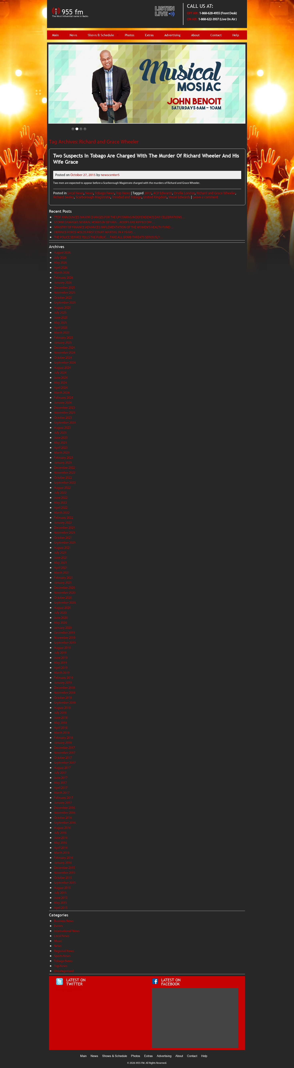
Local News (75, 193)
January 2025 (63, 342)
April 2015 (60, 908)
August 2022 (62, 487)
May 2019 (60, 663)
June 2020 (60, 618)
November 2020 (64, 593)
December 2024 (64, 347)
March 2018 (61, 733)
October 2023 (63, 417)
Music (58, 941)
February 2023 (63, 457)
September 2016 (65, 823)
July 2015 (60, 893)
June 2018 (60, 718)
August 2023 (62, 427)
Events (58, 926)
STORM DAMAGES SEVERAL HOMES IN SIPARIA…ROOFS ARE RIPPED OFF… (104, 222)
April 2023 (60, 447)
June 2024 (60, 377)
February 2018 (63, 738)
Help (235, 35)
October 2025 (63, 297)
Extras (149, 35)
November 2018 (64, 693)
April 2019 (60, 668)
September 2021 (65, 543)
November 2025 (64, 292)
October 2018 (63, 698)
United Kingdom (155, 197)
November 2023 (64, 412)
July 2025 (60, 312)
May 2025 (60, 322)
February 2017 (63, 798)
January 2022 (63, 522)
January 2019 (63, 683)
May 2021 (60, 563)
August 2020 (62, 608)
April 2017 (60, 788)
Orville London (184, 193)
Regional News (64, 951)
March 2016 (61, 853)
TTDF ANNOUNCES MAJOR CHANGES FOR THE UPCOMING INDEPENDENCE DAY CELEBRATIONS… (119, 217)
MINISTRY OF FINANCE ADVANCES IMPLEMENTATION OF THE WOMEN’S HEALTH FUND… (114, 227)
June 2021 (60, 558)
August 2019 (62, 648)
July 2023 (60, 432)
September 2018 (65, 703)
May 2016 (60, 843)
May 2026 (60, 262)
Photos (129, 35)
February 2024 (63, 397)
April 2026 (60, 267)
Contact (216, 35)
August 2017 (62, 768)
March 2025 (61, 332)
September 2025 (65, 302)
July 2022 (60, 492)
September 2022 (65, 482)
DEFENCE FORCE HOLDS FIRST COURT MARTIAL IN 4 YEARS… (95, 232)
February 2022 (63, 517)
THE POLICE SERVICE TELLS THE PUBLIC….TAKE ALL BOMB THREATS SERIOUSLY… (108, 237)
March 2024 (61, 392)
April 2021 (60, 568)
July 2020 (60, 613)
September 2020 (65, 603)
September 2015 (65, 883)
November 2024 (64, 352)
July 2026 (60, 257)
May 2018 (60, 723)
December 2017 (64, 748)
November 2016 (64, 813)
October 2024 (63, 357)
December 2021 (64, 527)
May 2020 (60, 623)
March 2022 (61, 512)
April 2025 (60, 327)
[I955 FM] (71, 19)
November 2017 (64, 753)
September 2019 (65, 643)
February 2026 (63, 277)
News (73, 35)
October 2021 (63, 538)
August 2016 (62, 828)
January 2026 (63, 282)
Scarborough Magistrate (93, 197)
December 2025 (64, 287)
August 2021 (62, 548)
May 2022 (60, 502)
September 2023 (65, 422)
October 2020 (63, 598)
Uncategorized (64, 971)
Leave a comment (205, 197)
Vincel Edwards (179, 197)
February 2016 (63, 858)
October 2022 (63, 477)
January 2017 (63, 803)
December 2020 (64, 588)
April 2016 (60, 848)
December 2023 (64, 407)
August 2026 (62, 252)
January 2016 (63, 863)
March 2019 (61, 673)
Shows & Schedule (101, 35)
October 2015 (63, 878)
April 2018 (60, 728)
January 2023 (63, 462)
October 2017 (63, 758)
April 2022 (60, 507)
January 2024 (63, 402)
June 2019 (60, 658)
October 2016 (63, 818)
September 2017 (65, 763)
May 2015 (60, 903)
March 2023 (61, 452)
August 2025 (62, 307)
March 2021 (61, 573)
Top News (123, 193)
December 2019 (64, 633)
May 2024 (60, 382)
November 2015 (64, 873)
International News (66, 931)
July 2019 (60, 653)
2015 (148, 193)
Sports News (62, 956)
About (195, 35)
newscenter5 (110, 175)
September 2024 (65, 362)
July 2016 (60, 833)
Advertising (172, 35)
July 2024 (60, 372)
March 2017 (61, 793)
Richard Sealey (63, 197)
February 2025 (63, 337)
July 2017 (60, 773)
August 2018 (62, 708)
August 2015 (62, 888)
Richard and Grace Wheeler (215, 193)
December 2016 (64, 808)
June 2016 (60, 838)
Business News (63, 921)
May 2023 (60, 442)
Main (55, 35)
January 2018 (63, 743)
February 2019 (63, 678)
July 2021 (60, 553)
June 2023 (60, 437)
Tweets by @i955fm (69, 989)
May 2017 (60, 783)
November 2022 (64, 472)
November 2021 (64, 533)
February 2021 (63, 578)
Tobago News (104, 193)
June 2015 (60, 898)
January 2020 (63, 628)
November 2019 (64, 638)
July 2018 (60, 713)
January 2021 (63, 583)
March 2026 (61, 272)
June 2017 (60, 778)
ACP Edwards (162, 193)
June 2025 (60, 317)
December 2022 (64, 467)
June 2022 (60, 497)
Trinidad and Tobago (127, 197)
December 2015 (64, 868)
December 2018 (64, 688)
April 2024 (60, 387)
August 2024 (62, 367)
